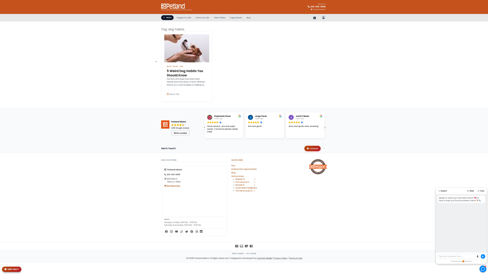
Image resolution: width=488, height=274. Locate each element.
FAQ (233, 165)
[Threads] (197, 232)
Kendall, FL (240, 185)
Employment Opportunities (244, 169)
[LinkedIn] (201, 232)
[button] (325, 127)
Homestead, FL (242, 182)
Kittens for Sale (202, 17)
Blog (248, 17)
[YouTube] (176, 232)
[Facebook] (166, 232)
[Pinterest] (192, 232)
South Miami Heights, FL (246, 188)
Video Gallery (219, 17)
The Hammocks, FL (244, 191)
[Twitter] (187, 232)
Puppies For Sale (184, 17)
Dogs (175, 66)
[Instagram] (171, 232)
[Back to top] (324, 148)
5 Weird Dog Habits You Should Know (185, 73)
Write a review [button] (180, 133)
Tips (181, 66)
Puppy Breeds (236, 17)
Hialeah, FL (240, 179)
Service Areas (237, 176)
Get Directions (173, 186)
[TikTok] (182, 232)
